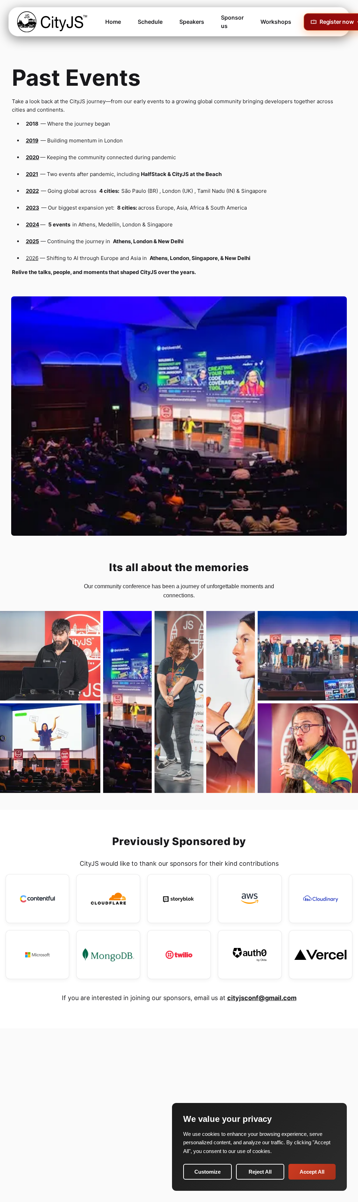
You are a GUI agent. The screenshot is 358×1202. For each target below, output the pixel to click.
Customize (207, 1172)
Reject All (260, 1172)
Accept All (312, 1172)
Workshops (275, 21)
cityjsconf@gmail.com (261, 997)
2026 (32, 258)
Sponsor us (232, 21)
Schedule (150, 21)
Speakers (191, 21)
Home (113, 21)
